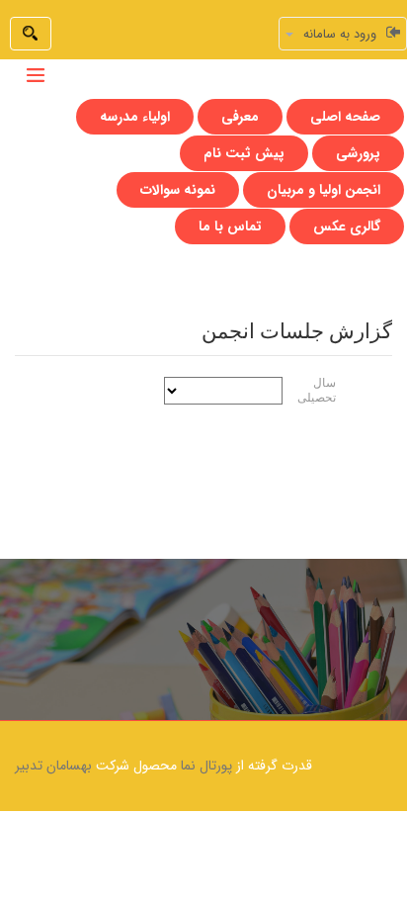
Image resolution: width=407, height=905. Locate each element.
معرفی (240, 117)
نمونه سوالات (177, 190)
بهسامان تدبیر (53, 765)
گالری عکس (346, 226)
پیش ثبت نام (244, 153)
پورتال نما (206, 765)
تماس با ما (230, 226)
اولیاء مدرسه (135, 117)
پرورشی (358, 153)
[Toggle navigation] (35, 75)
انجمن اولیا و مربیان (323, 190)
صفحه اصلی (345, 117)
